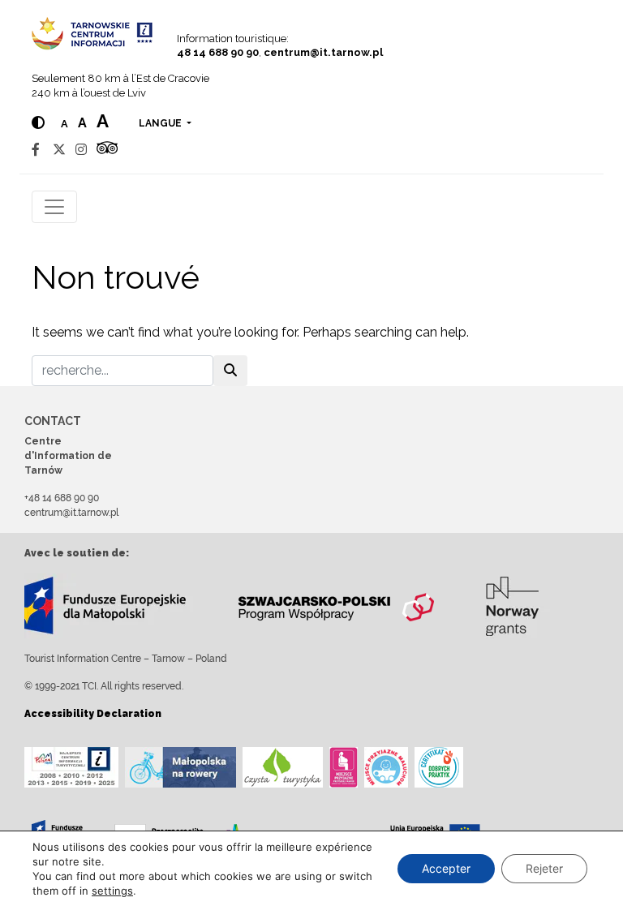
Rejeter (544, 868)
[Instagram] (81, 149)
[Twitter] (59, 149)
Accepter (446, 868)
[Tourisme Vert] (283, 767)
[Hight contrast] (38, 123)
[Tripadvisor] (107, 149)
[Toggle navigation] (54, 207)
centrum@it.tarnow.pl (323, 52)
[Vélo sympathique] (180, 767)
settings (112, 890)
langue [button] (161, 123)
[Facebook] (36, 149)
